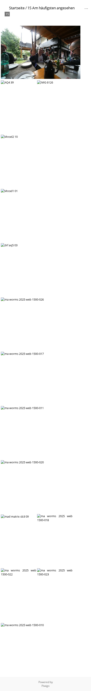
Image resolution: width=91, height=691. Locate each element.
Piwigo (45, 686)
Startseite (17, 7)
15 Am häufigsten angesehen (51, 7)
